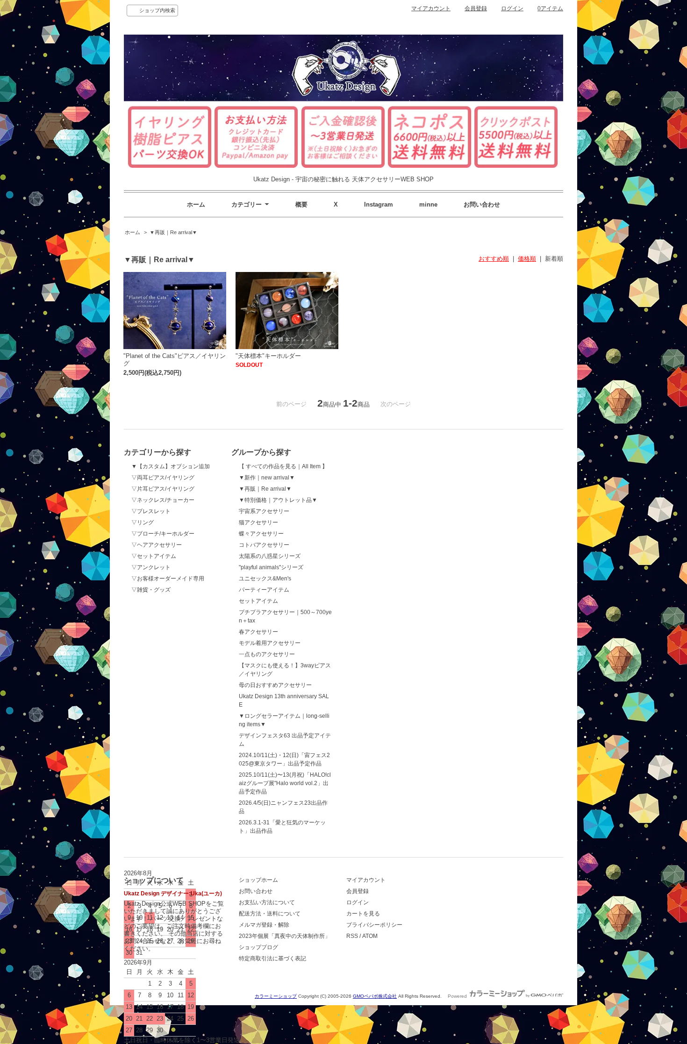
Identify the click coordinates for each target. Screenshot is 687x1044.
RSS (352, 936)
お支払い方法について (267, 902)
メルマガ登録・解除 (264, 925)
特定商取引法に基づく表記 (272, 958)
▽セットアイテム (153, 556)
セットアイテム (258, 601)
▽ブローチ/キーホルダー (162, 533)
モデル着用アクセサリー (270, 643)
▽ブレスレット (151, 511)
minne (428, 204)
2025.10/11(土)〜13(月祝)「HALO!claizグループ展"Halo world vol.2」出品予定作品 (285, 783)
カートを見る (363, 913)
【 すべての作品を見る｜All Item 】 (283, 466)
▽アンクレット (151, 567)
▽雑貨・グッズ (151, 589)
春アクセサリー (258, 632)
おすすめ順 (494, 258)
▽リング (142, 522)
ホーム (196, 204)
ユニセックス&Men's (265, 578)
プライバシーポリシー (374, 925)
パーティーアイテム (264, 589)
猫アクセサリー (258, 522)
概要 (301, 204)
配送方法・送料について (270, 913)
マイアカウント (431, 8)
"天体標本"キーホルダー (268, 355)
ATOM (370, 936)
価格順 (527, 258)
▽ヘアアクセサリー (156, 545)
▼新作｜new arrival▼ (267, 477)
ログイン (512, 8)
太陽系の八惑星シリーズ (270, 556)
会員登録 (476, 8)
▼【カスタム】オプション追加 (170, 466)
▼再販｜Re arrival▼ (173, 232)
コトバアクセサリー (264, 545)
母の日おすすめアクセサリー (275, 685)
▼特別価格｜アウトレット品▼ (278, 500)
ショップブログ (258, 947)
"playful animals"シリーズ (271, 567)
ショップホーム (258, 880)
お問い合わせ (482, 204)
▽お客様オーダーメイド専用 (167, 578)
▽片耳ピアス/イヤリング (162, 489)
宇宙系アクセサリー (264, 511)
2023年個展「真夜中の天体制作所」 (284, 936)
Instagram (378, 204)
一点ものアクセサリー (267, 654)
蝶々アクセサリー (261, 533)
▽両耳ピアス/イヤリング (162, 477)
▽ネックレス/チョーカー (162, 500)
